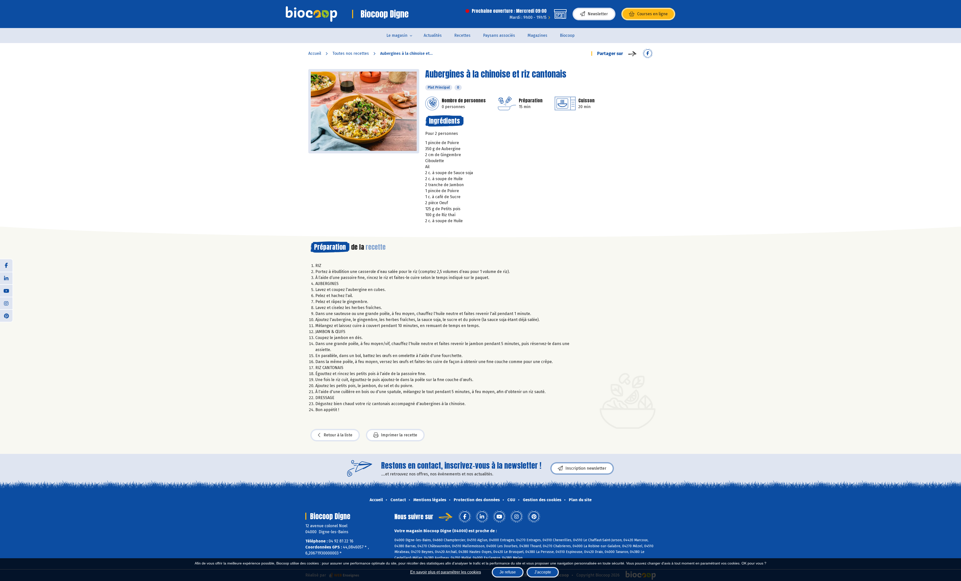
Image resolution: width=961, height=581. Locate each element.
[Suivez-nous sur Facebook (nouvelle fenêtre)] (6, 265)
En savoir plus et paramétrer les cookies (445, 572)
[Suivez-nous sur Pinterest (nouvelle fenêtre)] (6, 315)
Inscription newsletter (585, 468)
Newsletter (598, 14)
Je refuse (508, 572)
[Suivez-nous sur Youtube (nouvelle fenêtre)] (6, 290)
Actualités (433, 35)
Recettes (462, 35)
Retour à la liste (338, 435)
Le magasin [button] (396, 35)
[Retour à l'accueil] (311, 14)
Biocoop (567, 35)
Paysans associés (499, 35)
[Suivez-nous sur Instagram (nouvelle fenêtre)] (6, 303)
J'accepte (542, 572)
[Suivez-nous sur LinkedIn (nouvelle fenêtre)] (6, 278)
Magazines (537, 35)
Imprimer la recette (399, 435)
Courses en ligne (652, 14)
